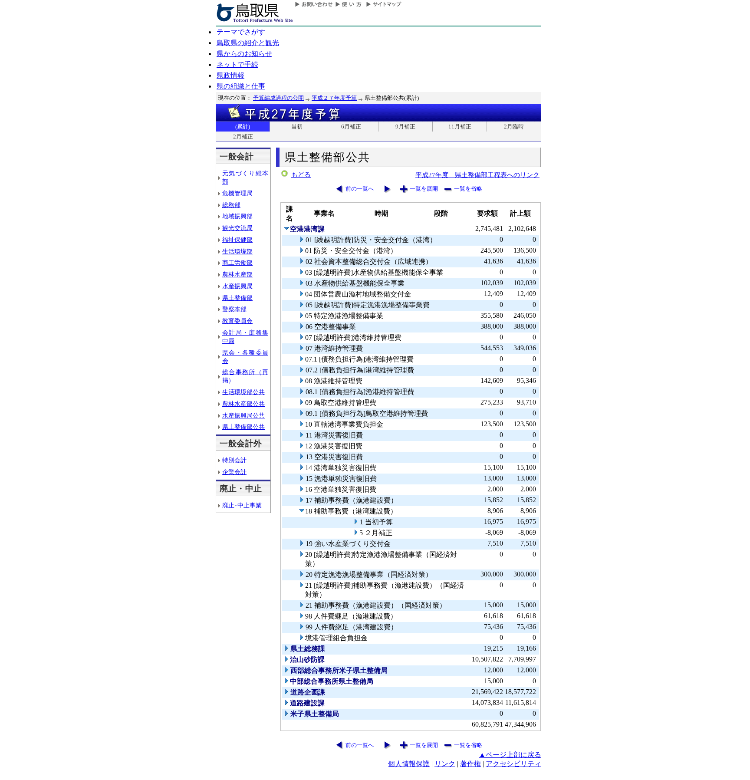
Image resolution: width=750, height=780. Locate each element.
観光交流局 (237, 227)
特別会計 (234, 460)
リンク (444, 763)
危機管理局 (237, 193)
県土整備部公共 (243, 426)
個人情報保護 (409, 763)
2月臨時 (514, 126)
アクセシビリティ (513, 763)
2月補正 (243, 136)
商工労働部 (237, 262)
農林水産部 (237, 274)
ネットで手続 (237, 64)
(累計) (242, 126)
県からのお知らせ (244, 53)
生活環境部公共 (243, 391)
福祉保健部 (237, 239)
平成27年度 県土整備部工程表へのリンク (477, 174)
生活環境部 (237, 251)
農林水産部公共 (243, 403)
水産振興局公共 (243, 415)
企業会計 (234, 471)
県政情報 (230, 75)
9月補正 (405, 126)
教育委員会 (237, 320)
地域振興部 (237, 216)
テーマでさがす (241, 32)
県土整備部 (237, 297)
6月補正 (351, 126)
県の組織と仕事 (241, 86)
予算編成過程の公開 (278, 98)
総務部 (231, 204)
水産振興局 (237, 286)
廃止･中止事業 (242, 505)
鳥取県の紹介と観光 (248, 42)
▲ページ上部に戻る (510, 754)
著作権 (470, 763)
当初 (297, 126)
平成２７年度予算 (334, 98)
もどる (301, 174)
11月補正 (459, 126)
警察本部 (234, 309)
